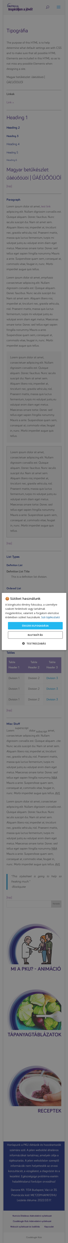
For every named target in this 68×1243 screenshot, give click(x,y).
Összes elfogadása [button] (35, 625)
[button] (34, 643)
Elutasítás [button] (35, 635)
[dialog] (34, 621)
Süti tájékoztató (50, 617)
